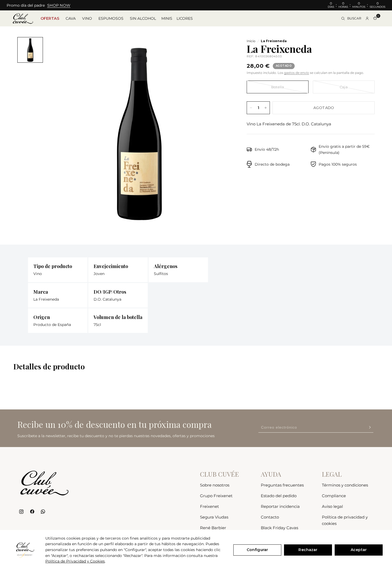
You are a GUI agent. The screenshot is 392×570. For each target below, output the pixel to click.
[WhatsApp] (43, 512)
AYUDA (271, 474)
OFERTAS (50, 18)
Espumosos (110, 18)
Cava (71, 18)
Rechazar (307, 549)
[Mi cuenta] (367, 18)
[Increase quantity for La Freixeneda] (266, 108)
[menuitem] (49, 18)
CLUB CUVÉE (219, 474)
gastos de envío (296, 73)
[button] (58, 5)
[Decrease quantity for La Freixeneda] (251, 108)
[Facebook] (32, 512)
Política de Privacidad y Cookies (75, 561)
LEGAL (332, 474)
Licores (185, 18)
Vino (87, 18)
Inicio (251, 41)
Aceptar (359, 549)
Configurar (257, 549)
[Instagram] (21, 512)
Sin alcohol (143, 18)
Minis (166, 18)
